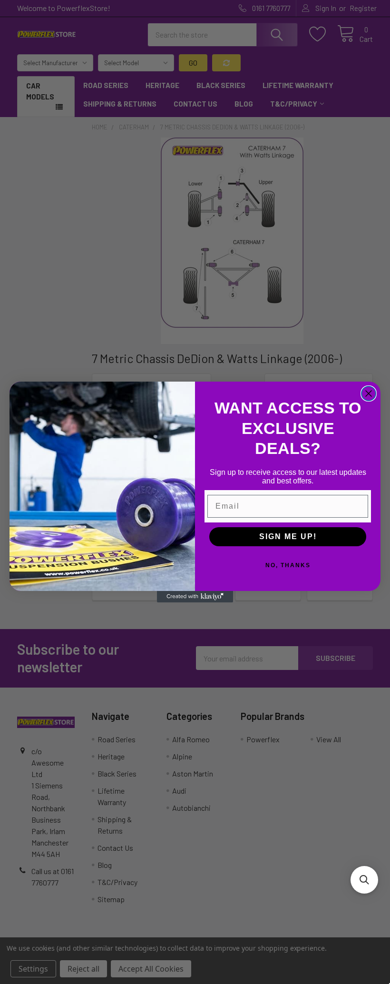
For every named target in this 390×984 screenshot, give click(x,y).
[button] (364, 880)
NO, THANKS (288, 565)
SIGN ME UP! (288, 536)
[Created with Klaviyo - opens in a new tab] (195, 596)
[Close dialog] (368, 393)
